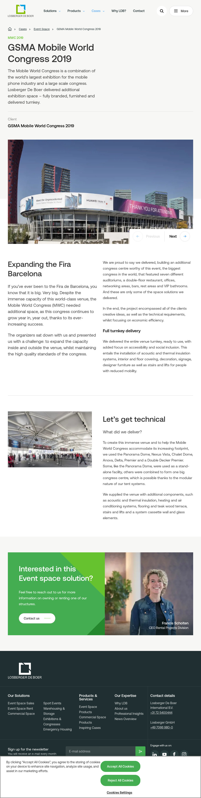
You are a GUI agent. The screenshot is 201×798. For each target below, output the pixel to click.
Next (173, 236)
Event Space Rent (20, 708)
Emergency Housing (57, 729)
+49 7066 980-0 (161, 727)
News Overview (126, 719)
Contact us (31, 618)
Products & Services (88, 697)
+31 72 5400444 (161, 712)
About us (121, 708)
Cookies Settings (119, 792)
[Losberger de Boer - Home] (25, 671)
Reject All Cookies (120, 780)
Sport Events (52, 703)
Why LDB (121, 703)
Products (74, 11)
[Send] (140, 751)
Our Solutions (19, 695)
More (184, 11)
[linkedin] (154, 754)
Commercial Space (21, 713)
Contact (139, 11)
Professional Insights (129, 713)
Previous (153, 236)
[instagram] (184, 754)
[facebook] (174, 754)
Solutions (50, 11)
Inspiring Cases (90, 727)
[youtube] (164, 754)
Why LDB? (118, 11)
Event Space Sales (21, 703)
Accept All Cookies (120, 766)
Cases (96, 11)
